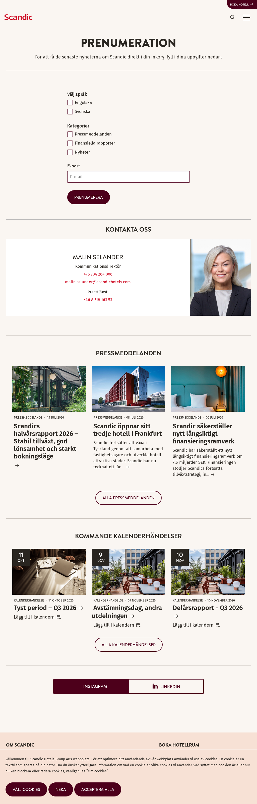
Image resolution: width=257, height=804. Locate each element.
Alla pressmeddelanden (128, 498)
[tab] (90, 686)
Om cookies (97, 771)
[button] (246, 17)
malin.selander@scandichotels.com (98, 282)
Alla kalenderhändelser (129, 644)
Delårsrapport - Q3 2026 (208, 608)
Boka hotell (239, 5)
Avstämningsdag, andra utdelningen (127, 612)
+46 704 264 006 (97, 274)
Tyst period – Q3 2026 (45, 608)
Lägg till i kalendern (34, 617)
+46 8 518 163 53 (98, 299)
